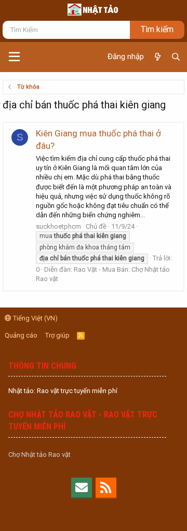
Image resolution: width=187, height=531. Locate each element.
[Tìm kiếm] (176, 57)
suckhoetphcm (58, 226)
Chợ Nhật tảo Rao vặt (39, 454)
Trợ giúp (57, 335)
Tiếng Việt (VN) (34, 318)
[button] (14, 57)
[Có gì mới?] (157, 57)
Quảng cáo (21, 335)
